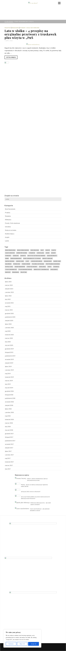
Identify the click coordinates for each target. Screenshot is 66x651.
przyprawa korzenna (53, 263)
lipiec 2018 (8, 409)
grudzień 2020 (9, 313)
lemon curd (20, 261)
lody (27, 261)
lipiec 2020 (8, 324)
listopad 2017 (9, 437)
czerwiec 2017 (9, 455)
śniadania (15, 272)
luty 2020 (8, 341)
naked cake (57, 261)
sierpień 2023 (9, 288)
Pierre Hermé (26, 263)
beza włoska (35, 250)
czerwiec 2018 (9, 412)
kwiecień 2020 (9, 334)
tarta (49, 266)
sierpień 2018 (9, 405)
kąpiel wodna (9, 261)
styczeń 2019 (9, 387)
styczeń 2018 (9, 430)
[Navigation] (59, 3)
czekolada (40, 252)
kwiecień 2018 (9, 419)
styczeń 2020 (9, 345)
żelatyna (24, 272)
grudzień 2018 (9, 391)
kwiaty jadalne (47, 258)
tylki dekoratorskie (25, 269)
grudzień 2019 (9, 349)
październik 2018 (10, 398)
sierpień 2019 (9, 363)
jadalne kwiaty (52, 255)
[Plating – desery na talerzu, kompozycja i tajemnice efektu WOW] (17, 485)
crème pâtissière (21, 252)
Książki (7, 237)
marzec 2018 (9, 423)
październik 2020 (10, 317)
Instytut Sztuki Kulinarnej (36, 255)
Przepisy (8, 27)
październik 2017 (10, 440)
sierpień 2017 (9, 447)
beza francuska (10, 250)
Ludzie (7, 241)
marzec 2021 (9, 310)
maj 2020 (7, 331)
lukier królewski (36, 261)
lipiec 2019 (8, 366)
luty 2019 (8, 384)
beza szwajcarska (23, 250)
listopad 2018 (9, 394)
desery (53, 252)
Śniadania (15, 27)
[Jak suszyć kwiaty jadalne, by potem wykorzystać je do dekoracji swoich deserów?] (17, 497)
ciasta (54, 250)
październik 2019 (10, 356)
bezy (42, 250)
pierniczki (16, 263)
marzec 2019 (9, 380)
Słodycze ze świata (10, 230)
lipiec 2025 (8, 281)
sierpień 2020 (9, 320)
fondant (8, 255)
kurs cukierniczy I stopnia (32, 258)
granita (23, 255)
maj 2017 (7, 458)
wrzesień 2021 (9, 303)
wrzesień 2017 (9, 444)
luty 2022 (8, 299)
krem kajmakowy (16, 258)
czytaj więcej (11, 57)
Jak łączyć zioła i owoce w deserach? (30, 491)
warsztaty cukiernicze (41, 269)
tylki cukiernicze (11, 269)
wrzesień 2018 (9, 402)
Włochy (7, 272)
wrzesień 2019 (9, 359)
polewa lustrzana (38, 263)
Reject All (22, 644)
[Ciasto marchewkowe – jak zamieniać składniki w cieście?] (22, 508)
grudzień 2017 (9, 433)
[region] (22, 638)
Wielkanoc (8, 219)
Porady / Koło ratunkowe (29, 27)
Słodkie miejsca (9, 233)
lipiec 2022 (8, 296)
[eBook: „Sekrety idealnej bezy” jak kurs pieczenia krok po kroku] (20, 478)
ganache (15, 255)
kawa (7, 258)
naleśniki (8, 263)
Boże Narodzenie (10, 209)
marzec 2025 (9, 285)
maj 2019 (7, 373)
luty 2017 (8, 469)
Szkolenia (8, 226)
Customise (11, 644)
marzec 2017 (9, 465)
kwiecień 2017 (9, 462)
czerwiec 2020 (9, 327)
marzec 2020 (9, 338)
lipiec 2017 (8, 451)
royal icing (9, 266)
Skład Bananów (20, 266)
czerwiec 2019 (9, 370)
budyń (48, 250)
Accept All (33, 644)
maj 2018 (7, 416)
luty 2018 (8, 426)
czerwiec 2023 (9, 292)
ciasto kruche (10, 252)
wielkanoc (54, 269)
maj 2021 (7, 306)
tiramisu (56, 266)
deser (47, 252)
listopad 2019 (9, 352)
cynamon (32, 252)
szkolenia (42, 266)
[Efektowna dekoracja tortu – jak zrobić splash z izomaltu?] (22, 502)
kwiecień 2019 (9, 377)
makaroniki (48, 261)
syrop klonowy (32, 266)
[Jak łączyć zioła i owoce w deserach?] (17, 491)
